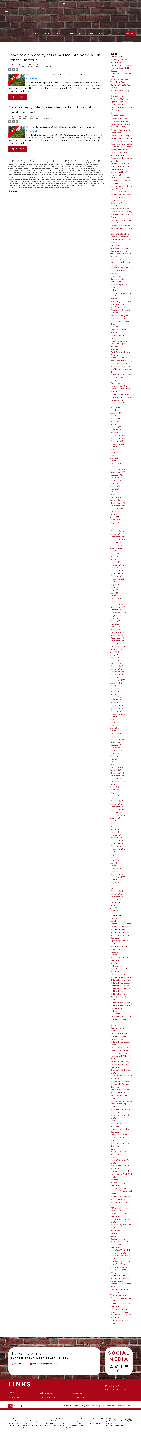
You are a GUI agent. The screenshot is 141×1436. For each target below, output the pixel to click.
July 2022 (114, 551)
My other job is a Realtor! (121, 220)
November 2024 (117, 472)
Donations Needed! (118, 119)
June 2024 (115, 486)
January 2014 (116, 838)
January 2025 (116, 466)
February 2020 (117, 632)
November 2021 (117, 573)
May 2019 (114, 658)
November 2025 (117, 438)
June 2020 (115, 621)
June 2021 (115, 587)
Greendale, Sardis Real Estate (39, 170)
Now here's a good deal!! (121, 268)
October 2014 (116, 812)
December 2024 (117, 469)
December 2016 (117, 739)
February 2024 (117, 497)
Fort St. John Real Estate (34, 168)
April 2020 (115, 627)
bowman (62, 161)
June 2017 (115, 722)
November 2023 (117, 506)
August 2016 (116, 750)
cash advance (94, 161)
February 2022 (117, 565)
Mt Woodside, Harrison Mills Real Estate (93, 178)
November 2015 (117, 776)
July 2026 (114, 416)
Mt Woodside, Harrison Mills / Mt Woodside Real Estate (65, 178)
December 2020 (117, 604)
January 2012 (116, 894)
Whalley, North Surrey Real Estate (90, 185)
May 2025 (114, 455)
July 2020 (114, 618)
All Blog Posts (116, 57)
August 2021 (116, 582)
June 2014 (115, 824)
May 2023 (114, 523)
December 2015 (117, 773)
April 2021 (114, 593)
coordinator (11, 166)
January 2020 (116, 635)
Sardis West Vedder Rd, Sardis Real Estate (36, 183)
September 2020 (118, 613)
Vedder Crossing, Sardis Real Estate (41, 185)
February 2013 (116, 869)
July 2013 (114, 855)
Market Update (87, 34)
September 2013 (117, 849)
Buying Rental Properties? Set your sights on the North (119, 99)
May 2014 (114, 826)
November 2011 (117, 897)
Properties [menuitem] (48, 34)
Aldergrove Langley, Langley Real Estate (41, 161)
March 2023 (115, 528)
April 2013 (114, 863)
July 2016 (114, 753)
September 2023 (118, 511)
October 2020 (116, 610)
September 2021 (117, 579)
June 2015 (114, 790)
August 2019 (116, 649)
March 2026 (115, 427)
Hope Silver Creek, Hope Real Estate (92, 172)
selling (73, 183)
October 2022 (116, 542)
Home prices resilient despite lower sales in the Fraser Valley (119, 152)
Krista (28, 174)
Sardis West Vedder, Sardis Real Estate (59, 183)
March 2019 (115, 663)
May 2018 (114, 691)
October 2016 (116, 745)
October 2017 (116, 711)
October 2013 (116, 846)
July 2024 (114, 483)
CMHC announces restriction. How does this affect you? (121, 107)
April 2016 (114, 762)
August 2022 (116, 548)
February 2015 (116, 801)
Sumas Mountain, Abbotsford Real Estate (88, 183)
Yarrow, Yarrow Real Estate (61, 187)
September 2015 (117, 781)
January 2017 (116, 736)
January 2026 (116, 433)
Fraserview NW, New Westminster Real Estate (80, 168)
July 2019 (114, 652)
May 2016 (114, 759)
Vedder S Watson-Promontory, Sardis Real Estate (66, 185)
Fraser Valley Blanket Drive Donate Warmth (54, 168)
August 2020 (116, 616)
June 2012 (115, 886)
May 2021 (114, 590)
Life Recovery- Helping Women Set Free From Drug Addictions (120, 194)
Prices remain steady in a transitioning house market (121, 296)
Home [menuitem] (37, 34)
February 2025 (117, 464)
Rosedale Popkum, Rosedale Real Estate (42, 181)
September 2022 (118, 545)
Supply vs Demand (118, 341)
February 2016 (116, 767)
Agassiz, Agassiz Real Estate (21, 161)
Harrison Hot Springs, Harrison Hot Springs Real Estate (85, 170)
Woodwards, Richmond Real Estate (43, 187)
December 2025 (117, 436)
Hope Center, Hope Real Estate (72, 172)
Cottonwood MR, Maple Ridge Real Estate (28, 166)
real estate (23, 181)
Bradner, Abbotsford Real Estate (75, 161)
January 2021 (116, 601)
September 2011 (117, 902)
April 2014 (114, 829)
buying (87, 161)
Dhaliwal (47, 166)
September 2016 (117, 748)
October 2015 (116, 779)
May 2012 (114, 888)
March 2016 (115, 765)
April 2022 (115, 559)
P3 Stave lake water (34, 179)
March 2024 (115, 495)
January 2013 (116, 871)
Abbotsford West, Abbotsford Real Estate (74, 159)
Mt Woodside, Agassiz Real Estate (39, 178)
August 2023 (116, 514)
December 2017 (117, 706)
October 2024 (116, 475)
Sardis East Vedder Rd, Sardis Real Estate (87, 181)
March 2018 (115, 697)
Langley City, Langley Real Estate (56, 174)
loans (20, 176)
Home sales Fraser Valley (55, 172)
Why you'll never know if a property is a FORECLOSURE (121, 400)
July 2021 (114, 585)
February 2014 (116, 835)
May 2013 (114, 860)
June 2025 (115, 452)
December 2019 (117, 638)
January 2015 (116, 804)
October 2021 (116, 576)
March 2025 (115, 461)
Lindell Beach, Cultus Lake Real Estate (78, 174)
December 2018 (117, 672)
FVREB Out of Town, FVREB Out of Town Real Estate (119, 1064)
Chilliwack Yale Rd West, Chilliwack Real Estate (68, 164)
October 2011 (116, 900)
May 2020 (114, 624)
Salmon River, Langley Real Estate (65, 181)
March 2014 (115, 832)
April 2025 (114, 458)
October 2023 (116, 509)
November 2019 (117, 641)
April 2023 (115, 526)
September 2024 (118, 478)
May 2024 (114, 489)
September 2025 (117, 444)
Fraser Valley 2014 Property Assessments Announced (120, 130)
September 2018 (117, 680)
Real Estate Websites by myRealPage (119, 1406)
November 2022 (117, 539)
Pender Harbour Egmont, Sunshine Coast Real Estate (35, 66)
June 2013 (115, 857)
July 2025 (114, 449)
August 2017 (116, 717)
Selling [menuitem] (72, 34)
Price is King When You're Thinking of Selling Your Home (118, 287)
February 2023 (117, 531)
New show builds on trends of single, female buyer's (120, 254)
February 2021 (116, 599)
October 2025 (116, 441)
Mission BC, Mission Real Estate (56, 176)
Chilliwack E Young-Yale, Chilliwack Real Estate (65, 163)
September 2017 (117, 714)
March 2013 (115, 866)
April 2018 (114, 694)
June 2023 (115, 520)
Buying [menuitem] (60, 34)
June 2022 (115, 554)
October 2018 (116, 677)
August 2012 (116, 880)
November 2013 (117, 843)
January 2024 (116, 500)
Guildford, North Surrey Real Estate (59, 170)
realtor (29, 181)
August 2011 (115, 905)
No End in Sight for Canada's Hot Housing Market (120, 262)
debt (42, 166)
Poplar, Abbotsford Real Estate (81, 179)
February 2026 (117, 430)
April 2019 (114, 660)
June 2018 (115, 689)
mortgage (26, 178)
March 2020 (115, 629)
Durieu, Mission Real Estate (58, 166)
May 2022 (114, 556)
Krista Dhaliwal (35, 174)
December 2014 (117, 807)
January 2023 (116, 534)
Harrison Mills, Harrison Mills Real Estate (20, 172)
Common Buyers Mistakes (90, 164)
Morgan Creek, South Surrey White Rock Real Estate (121, 1174)
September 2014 (117, 815)
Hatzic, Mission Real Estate (40, 172)
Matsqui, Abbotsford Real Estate (32, 176)
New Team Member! (119, 248)
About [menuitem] (102, 34)
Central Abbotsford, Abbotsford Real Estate (38, 163)
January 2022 (116, 568)
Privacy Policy (100, 1406)
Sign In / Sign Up (116, 34)
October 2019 (116, 644)
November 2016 (117, 742)
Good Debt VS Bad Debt (121, 141)
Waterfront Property (119, 394)
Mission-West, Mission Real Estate (75, 176)
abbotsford (20, 159)
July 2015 (114, 787)
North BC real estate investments (18, 179)
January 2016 (116, 770)
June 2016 (114, 756)
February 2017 (116, 734)
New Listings (115, 245)
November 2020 (117, 607)
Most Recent (116, 410)
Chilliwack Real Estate (19, 164)
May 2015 (114, 793)
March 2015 (115, 798)
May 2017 (114, 725)
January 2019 (116, 669)
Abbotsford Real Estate (55, 159)
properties (16, 181)
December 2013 (117, 840)
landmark (43, 174)
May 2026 (114, 421)
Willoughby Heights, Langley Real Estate (20, 187)
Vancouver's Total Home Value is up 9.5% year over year (121, 377)
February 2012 (116, 891)
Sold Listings (115, 327)
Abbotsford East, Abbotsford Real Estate (35, 159)
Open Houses (116, 276)
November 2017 (117, 708)
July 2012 (114, 883)
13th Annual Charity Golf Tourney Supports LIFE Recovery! (121, 68)
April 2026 (114, 424)
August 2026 (116, 413)
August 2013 (116, 852)
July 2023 (114, 517)
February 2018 (116, 700)
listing (91, 174)
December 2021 (117, 570)
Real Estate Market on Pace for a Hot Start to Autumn (120, 310)
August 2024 (116, 480)
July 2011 (114, 908)
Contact (130, 34)
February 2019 (116, 666)
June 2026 (115, 419)
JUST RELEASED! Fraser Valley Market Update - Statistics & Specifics (120, 180)
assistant (56, 161)
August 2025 (116, 447)
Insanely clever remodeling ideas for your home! (119, 172)
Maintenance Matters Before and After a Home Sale (119, 203)
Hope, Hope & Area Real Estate (17, 174)
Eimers (24, 168)
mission (44, 176)
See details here (33, 79)
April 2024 (115, 492)
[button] (116, 34)
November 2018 (117, 675)
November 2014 (117, 809)
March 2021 (115, 596)
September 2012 (117, 877)
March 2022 (115, 562)
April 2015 (114, 796)
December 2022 (117, 537)
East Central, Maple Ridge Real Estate (77, 166)
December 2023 (117, 503)
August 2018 (116, 683)
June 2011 (114, 911)
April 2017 (114, 728)
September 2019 (117, 646)
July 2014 (114, 821)
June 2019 (115, 655)
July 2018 (114, 686)
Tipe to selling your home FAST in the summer (118, 346)
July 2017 (114, 719)
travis (28, 185)
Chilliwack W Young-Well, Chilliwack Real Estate (40, 164)
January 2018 (116, 703)
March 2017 (115, 731)
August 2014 (116, 818)
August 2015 (116, 784)
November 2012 (117, 874)
